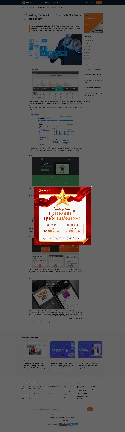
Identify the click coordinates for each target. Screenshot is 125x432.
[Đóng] (90, 186)
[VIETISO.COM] (62, 216)
